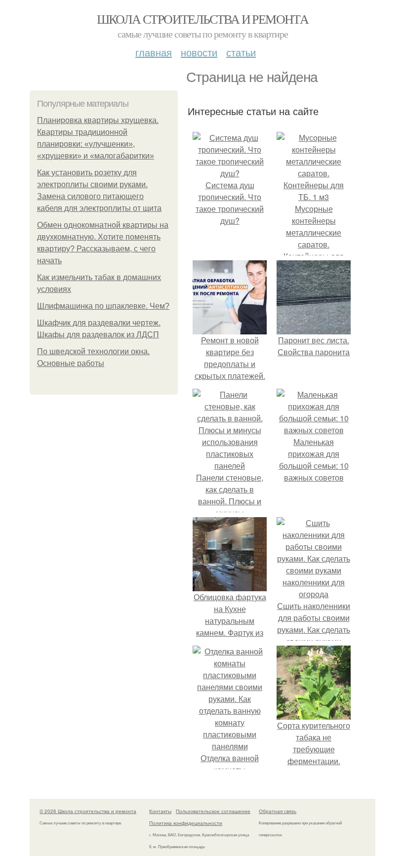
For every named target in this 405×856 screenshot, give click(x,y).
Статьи (241, 52)
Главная (153, 52)
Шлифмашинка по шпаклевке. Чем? (103, 306)
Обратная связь (277, 811)
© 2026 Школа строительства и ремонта (88, 811)
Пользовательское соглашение (213, 811)
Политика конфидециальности (185, 822)
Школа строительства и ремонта (203, 18)
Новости (199, 52)
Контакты (160, 811)
